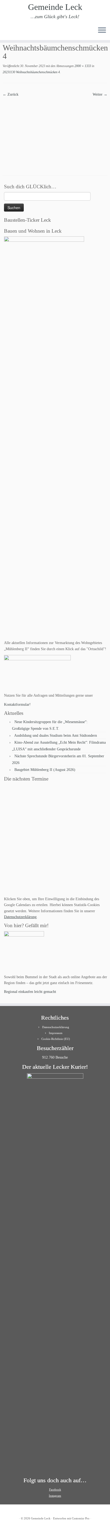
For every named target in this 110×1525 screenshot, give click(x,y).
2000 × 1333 (82, 66)
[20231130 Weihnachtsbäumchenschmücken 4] (55, 132)
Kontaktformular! (17, 705)
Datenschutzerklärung (20, 917)
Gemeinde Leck (55, 7)
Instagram (55, 1495)
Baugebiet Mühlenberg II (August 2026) (44, 770)
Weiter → (100, 94)
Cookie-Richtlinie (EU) (55, 1038)
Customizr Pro (80, 1518)
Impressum (55, 1033)
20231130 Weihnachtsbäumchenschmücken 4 (31, 72)
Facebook (55, 1489)
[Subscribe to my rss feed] (5, 32)
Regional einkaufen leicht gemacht (30, 992)
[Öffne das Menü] (102, 30)
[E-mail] (10, 32)
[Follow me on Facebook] (15, 32)
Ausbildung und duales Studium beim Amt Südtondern (55, 736)
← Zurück (10, 94)
